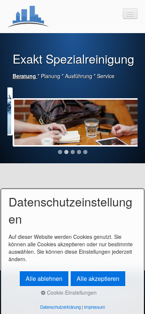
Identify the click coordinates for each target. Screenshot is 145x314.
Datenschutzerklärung (60, 307)
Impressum (94, 307)
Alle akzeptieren (98, 278)
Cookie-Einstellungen (71, 292)
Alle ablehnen (44, 278)
